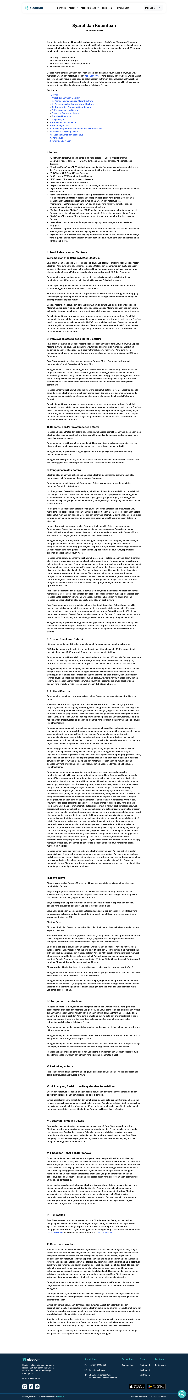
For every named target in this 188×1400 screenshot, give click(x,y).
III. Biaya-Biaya (56, 119)
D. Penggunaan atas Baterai (65, 110)
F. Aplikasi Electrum (61, 116)
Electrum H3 (145, 1370)
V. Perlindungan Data (59, 125)
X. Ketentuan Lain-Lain (60, 141)
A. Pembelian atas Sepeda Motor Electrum (72, 101)
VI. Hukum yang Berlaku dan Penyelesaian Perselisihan (75, 128)
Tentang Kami (128, 1365)
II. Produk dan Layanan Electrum (64, 98)
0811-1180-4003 (104, 1232)
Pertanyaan (160, 1365)
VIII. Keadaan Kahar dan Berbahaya (66, 134)
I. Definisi (53, 94)
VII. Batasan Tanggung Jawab (63, 131)
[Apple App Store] (137, 1386)
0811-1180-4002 (55, 1232)
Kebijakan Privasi (93, 76)
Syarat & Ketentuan (139, 1397)
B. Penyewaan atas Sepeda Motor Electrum (73, 104)
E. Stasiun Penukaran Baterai (65, 113)
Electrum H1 (145, 1365)
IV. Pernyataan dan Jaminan (62, 122)
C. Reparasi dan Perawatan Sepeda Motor (72, 107)
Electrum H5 (145, 1375)
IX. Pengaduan (56, 138)
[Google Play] (156, 1386)
